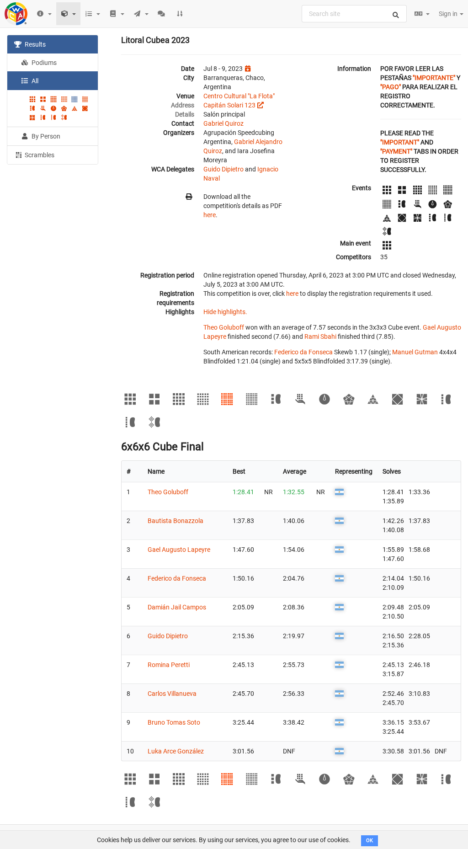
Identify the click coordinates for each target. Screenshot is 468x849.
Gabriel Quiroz (223, 123)
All (34, 81)
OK (369, 841)
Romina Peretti (169, 664)
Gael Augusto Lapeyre (179, 549)
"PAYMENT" (396, 151)
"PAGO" (390, 87)
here (209, 215)
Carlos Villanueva (172, 693)
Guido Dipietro (223, 169)
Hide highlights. (225, 311)
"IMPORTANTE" (434, 77)
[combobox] (354, 13)
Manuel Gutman (415, 352)
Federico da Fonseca (303, 352)
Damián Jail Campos (177, 607)
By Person (45, 136)
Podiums (43, 62)
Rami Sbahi (320, 336)
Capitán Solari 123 (229, 105)
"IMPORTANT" (399, 142)
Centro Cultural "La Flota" (239, 96)
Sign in (449, 13)
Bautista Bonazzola (175, 520)
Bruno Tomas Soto (174, 722)
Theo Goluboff (223, 327)
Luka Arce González (176, 751)
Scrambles (38, 155)
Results (34, 44)
